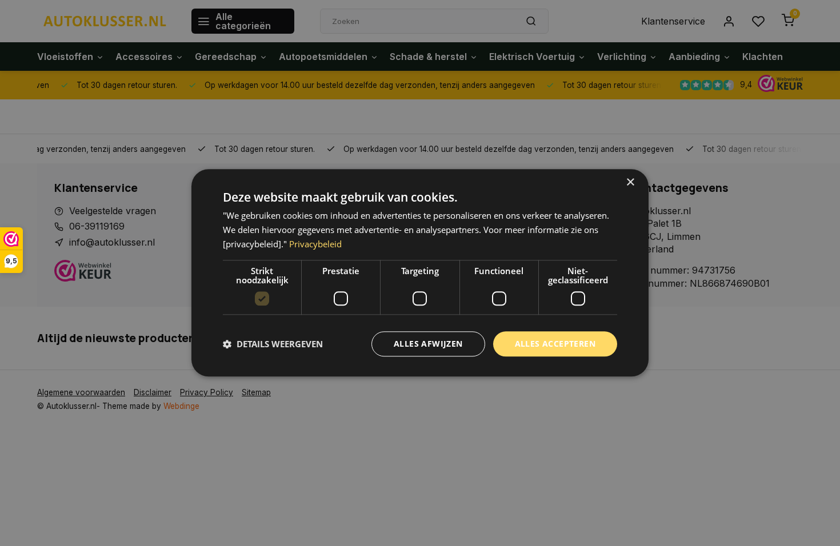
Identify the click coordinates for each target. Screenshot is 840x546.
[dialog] (420, 272)
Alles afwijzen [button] (428, 343)
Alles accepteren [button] (555, 343)
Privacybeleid (315, 244)
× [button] (630, 182)
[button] (273, 344)
